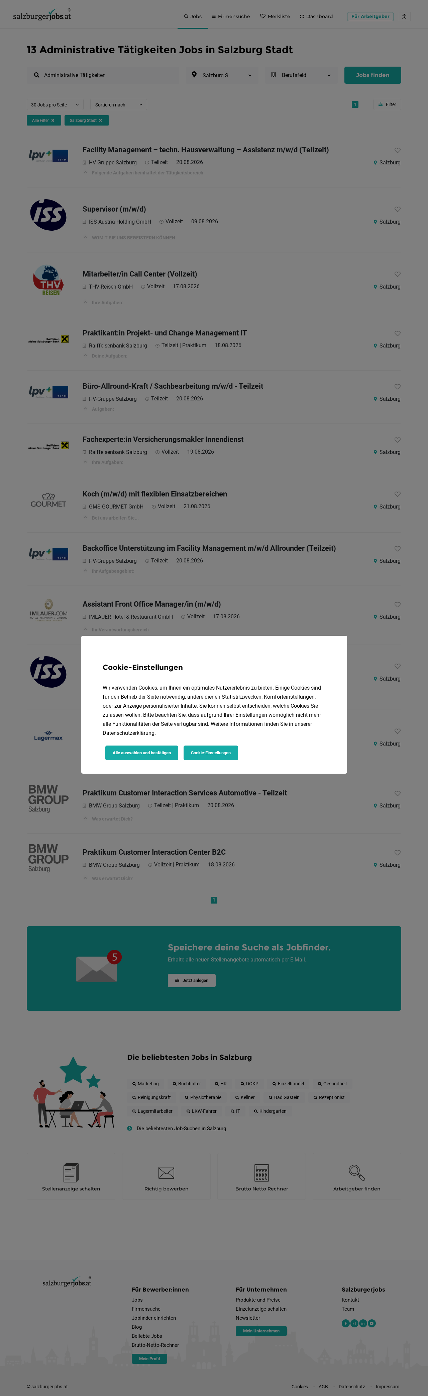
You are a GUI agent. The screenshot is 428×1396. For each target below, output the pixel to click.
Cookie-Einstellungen (211, 752)
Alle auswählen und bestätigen (142, 752)
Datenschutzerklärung (128, 733)
